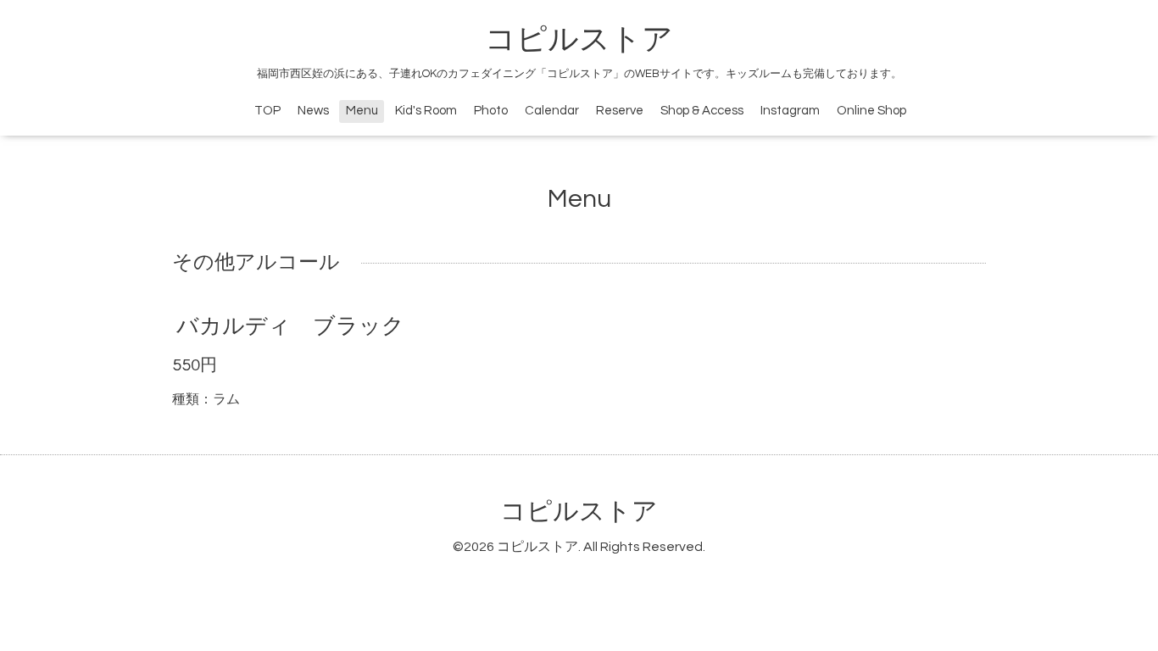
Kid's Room (426, 110)
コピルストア (579, 40)
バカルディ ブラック (290, 326)
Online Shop (871, 110)
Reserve (619, 110)
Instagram (790, 110)
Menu (362, 110)
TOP (267, 110)
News (313, 110)
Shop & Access (701, 110)
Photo (491, 110)
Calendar (552, 110)
